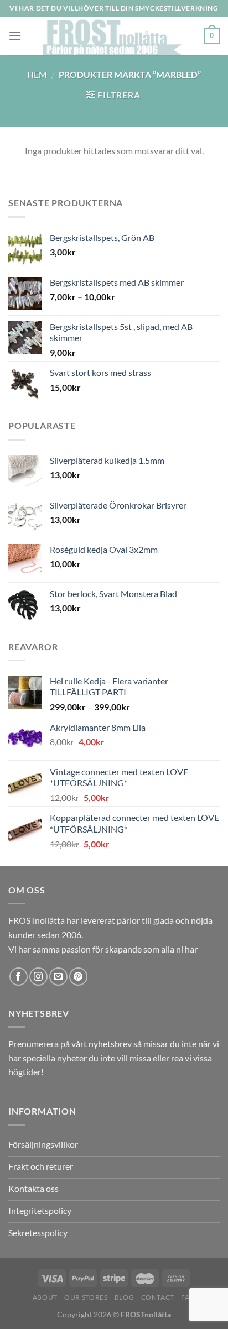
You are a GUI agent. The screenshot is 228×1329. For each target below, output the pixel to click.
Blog (124, 1297)
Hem (37, 74)
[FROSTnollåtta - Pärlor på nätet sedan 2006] (113, 36)
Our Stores (85, 1297)
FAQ (188, 1297)
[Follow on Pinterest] (78, 976)
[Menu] (15, 35)
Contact (157, 1297)
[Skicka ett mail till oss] (58, 976)
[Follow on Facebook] (18, 976)
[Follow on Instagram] (38, 976)
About (45, 1297)
